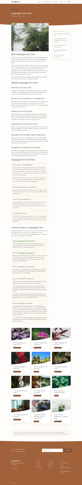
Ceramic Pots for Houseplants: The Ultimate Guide (61, 416)
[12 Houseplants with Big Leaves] (61, 359)
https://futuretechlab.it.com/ (65, 472)
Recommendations (17, 347)
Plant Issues (51, 463)
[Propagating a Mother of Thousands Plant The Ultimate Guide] (41, 407)
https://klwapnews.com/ (65, 468)
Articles (56, 1)
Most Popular (39, 467)
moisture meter (42, 313)
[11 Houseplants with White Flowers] (20, 383)
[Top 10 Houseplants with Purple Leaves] (20, 335)
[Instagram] (12, 469)
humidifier (22, 175)
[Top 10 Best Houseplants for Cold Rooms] (20, 407)
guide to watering (43, 105)
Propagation (36, 371)
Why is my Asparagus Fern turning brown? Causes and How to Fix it (60, 40)
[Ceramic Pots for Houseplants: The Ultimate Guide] (61, 407)
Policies (62, 465)
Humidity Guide (35, 119)
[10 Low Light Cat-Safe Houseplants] (41, 383)
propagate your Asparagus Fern (28, 150)
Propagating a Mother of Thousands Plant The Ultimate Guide (40, 416)
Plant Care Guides (47, 1)
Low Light (38, 463)
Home (39, 1)
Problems (56, 395)
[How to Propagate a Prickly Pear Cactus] (41, 359)
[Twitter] (17, 469)
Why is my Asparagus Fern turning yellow (23, 241)
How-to (50, 467)
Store (61, 1)
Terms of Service (64, 463)
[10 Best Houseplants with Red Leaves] (61, 335)
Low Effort (38, 465)
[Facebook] (14, 469)
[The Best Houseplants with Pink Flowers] (41, 335)
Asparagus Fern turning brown (26, 253)
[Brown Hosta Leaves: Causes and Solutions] (61, 383)
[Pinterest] (19, 469)
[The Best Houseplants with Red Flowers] (20, 359)
